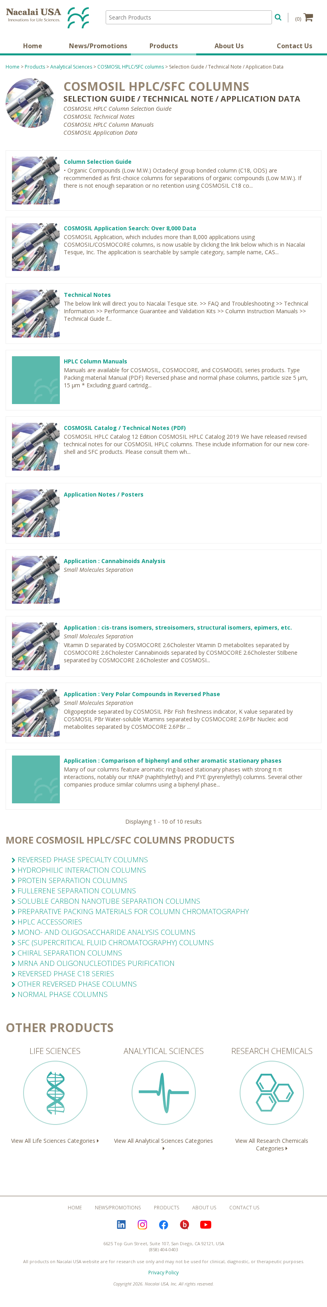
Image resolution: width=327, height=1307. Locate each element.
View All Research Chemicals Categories (272, 1099)
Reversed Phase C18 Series (65, 973)
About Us (229, 45)
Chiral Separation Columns (69, 953)
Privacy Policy (163, 1272)
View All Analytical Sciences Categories (163, 1095)
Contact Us (294, 45)
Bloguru (185, 1225)
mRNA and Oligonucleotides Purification (95, 963)
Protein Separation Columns (71, 880)
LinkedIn (121, 1225)
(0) (298, 18)
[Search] (278, 16)
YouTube (206, 1225)
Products (164, 45)
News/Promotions (98, 45)
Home (32, 45)
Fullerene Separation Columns (76, 890)
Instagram (142, 1225)
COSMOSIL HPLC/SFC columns (130, 66)
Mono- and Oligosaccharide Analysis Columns (105, 932)
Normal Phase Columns (62, 994)
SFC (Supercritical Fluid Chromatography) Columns (115, 942)
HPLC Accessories (49, 921)
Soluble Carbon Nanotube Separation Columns (108, 901)
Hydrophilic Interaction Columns (81, 870)
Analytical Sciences (71, 66)
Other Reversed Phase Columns (76, 984)
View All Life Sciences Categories (54, 1095)
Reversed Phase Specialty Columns (82, 859)
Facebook (163, 1225)
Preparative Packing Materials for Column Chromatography (132, 911)
